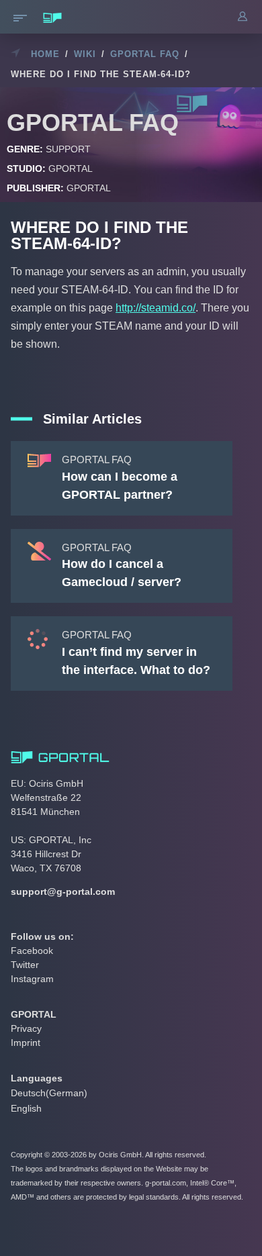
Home (45, 54)
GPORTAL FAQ (144, 54)
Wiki (85, 54)
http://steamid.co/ (155, 307)
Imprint (25, 1042)
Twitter (25, 964)
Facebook (32, 950)
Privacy (26, 1028)
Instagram (32, 978)
